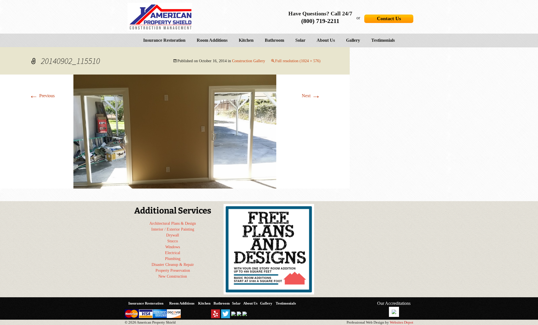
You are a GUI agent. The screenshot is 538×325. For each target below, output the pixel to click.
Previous (42, 95)
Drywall (172, 235)
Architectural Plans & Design (172, 223)
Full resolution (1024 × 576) (298, 61)
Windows (172, 247)
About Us (326, 40)
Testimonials (383, 40)
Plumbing (172, 259)
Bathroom (274, 40)
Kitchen (246, 40)
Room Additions (212, 40)
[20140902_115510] (174, 131)
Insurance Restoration (164, 40)
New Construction (172, 276)
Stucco (172, 241)
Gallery (353, 40)
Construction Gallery (248, 61)
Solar (300, 40)
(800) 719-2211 (320, 20)
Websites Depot (401, 322)
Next (311, 95)
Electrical (172, 253)
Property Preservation (173, 270)
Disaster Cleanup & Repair (173, 265)
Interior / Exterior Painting (172, 229)
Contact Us (389, 18)
